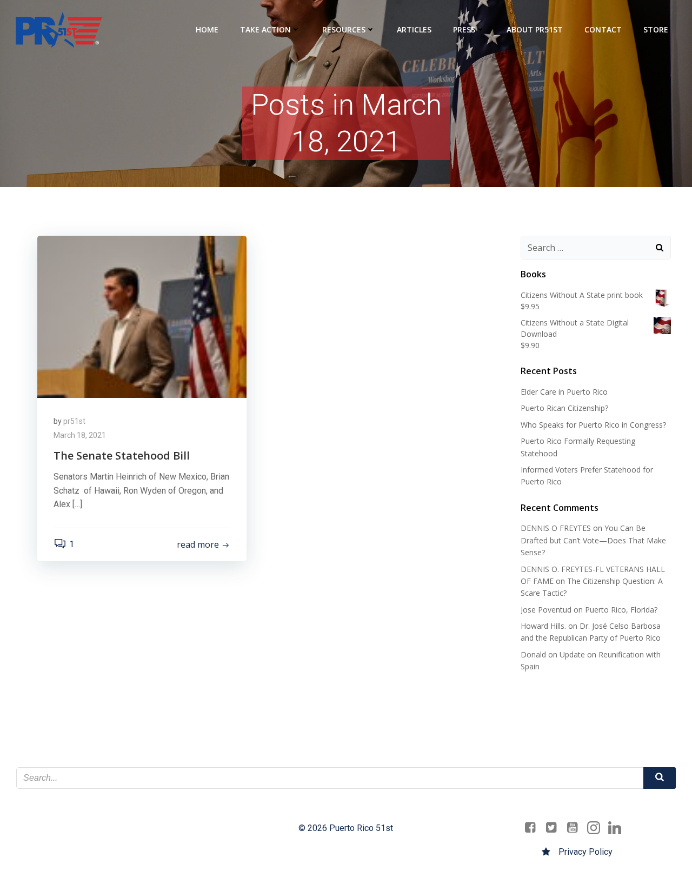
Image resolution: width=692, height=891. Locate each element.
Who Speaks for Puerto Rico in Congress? (593, 425)
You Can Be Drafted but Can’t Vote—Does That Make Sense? (593, 540)
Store (655, 29)
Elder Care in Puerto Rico (564, 392)
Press (464, 29)
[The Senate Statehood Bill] (142, 316)
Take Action (265, 29)
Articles (414, 29)
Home (207, 29)
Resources (343, 29)
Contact (603, 29)
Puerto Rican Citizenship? (564, 408)
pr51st (74, 421)
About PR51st (535, 29)
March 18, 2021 (80, 435)
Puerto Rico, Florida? (621, 609)
